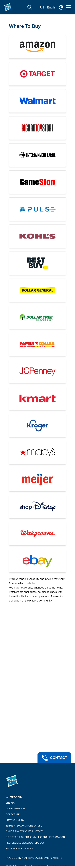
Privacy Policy (15, 820)
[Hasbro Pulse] (37, 209)
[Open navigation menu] (68, 7)
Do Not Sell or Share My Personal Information (35, 837)
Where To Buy (25, 26)
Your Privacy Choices (19, 848)
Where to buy (14, 797)
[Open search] (29, 7)
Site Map (11, 802)
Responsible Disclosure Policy (25, 842)
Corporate (12, 814)
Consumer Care (15, 808)
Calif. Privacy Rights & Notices (25, 831)
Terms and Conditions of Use (24, 825)
